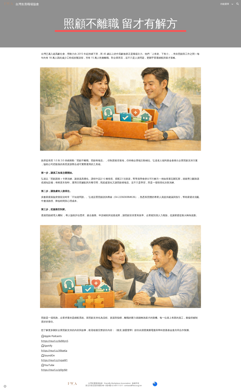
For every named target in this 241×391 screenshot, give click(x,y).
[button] (237, 4)
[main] (120, 24)
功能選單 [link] (224, 3)
